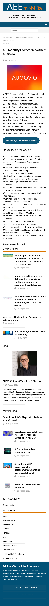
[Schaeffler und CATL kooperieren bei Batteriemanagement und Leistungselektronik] (8, 465)
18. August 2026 (23, 309)
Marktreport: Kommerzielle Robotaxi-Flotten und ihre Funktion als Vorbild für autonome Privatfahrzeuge (28, 280)
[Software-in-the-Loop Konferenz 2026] (8, 451)
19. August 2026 (23, 288)
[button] (45, 24)
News (5, 346)
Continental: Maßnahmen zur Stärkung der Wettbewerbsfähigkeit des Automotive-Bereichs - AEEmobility (21, 182)
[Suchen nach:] (24, 30)
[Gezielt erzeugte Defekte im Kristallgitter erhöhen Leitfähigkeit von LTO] (8, 433)
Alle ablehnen (24, 601)
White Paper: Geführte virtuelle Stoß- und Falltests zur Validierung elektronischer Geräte (30, 301)
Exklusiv (6, 529)
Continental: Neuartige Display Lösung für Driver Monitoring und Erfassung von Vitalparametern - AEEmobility (22, 162)
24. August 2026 (23, 268)
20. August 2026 (23, 456)
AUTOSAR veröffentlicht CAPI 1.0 (22, 381)
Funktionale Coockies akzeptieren (25, 587)
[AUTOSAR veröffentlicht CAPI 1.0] (24, 363)
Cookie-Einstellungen (24, 594)
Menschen (7, 533)
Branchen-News (9, 521)
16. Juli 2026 (22, 338)
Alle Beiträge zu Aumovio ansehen (21, 140)
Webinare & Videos (10, 558)
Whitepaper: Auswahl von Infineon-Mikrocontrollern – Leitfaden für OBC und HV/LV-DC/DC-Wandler (29, 260)
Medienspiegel (10, 249)
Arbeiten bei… (8, 541)
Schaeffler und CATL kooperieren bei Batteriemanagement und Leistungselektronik (27, 468)
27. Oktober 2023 (11, 60)
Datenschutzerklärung (27, 580)
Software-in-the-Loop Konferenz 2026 (25, 451)
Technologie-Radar (10, 546)
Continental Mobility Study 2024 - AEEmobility (22, 156)
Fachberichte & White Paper (13, 554)
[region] (24, 584)
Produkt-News (8, 524)
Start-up (6, 537)
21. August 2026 (11, 424)
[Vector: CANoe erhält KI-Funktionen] (8, 486)
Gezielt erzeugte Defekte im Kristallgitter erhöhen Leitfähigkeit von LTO (28, 434)
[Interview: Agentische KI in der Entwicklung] (8, 333)
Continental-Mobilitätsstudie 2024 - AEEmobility (23, 227)
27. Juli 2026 (10, 323)
